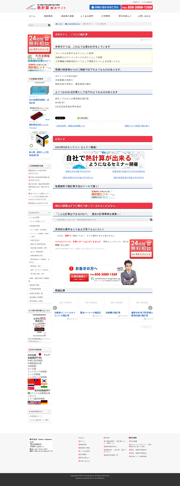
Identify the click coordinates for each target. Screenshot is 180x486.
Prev (55, 308)
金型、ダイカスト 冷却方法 (39, 270)
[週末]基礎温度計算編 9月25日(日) (128, 177)
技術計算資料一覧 (112, 455)
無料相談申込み (111, 446)
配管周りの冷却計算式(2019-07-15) (37, 172)
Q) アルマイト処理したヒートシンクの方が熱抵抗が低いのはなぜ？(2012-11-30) (39, 196)
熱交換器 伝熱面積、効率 (39, 248)
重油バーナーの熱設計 (90, 312)
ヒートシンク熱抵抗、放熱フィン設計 (39, 235)
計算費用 (106, 16)
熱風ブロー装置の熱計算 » (137, 126)
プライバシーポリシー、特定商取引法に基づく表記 (140, 445)
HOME (60, 24)
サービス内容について (38, 221)
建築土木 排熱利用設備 (38, 244)
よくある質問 (87, 16)
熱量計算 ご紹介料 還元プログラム (115, 451)
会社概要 (134, 441)
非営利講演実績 (35, 289)
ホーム (32, 16)
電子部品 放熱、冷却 (37, 273)
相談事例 (48, 16)
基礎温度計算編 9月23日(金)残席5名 (128, 171)
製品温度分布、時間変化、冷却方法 (39, 261)
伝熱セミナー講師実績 (139, 456)
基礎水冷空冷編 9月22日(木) (78, 171)
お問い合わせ (144, 16)
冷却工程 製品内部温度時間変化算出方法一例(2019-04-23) (39, 187)
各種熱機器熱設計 (74, 24)
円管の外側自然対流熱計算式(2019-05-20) (39, 178)
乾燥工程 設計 (35, 240)
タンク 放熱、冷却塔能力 (39, 229)
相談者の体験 (67, 16)
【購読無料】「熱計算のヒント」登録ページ (115, 442)
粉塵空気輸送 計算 (37, 255)
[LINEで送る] (82, 118)
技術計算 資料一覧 (36, 293)
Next (150, 308)
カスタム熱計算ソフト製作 (39, 420)
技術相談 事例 (35, 226)
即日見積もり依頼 (36, 301)
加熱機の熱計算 (113, 312)
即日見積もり (125, 16)
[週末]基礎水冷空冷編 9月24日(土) (78, 177)
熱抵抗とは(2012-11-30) (39, 203)
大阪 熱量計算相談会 (139, 453)
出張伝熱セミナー (36, 416)
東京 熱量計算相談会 (139, 450)
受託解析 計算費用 (36, 297)
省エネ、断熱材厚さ (37, 251)
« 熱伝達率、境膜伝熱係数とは (70, 126)
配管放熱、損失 (36, 266)
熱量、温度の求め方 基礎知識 (38, 279)
